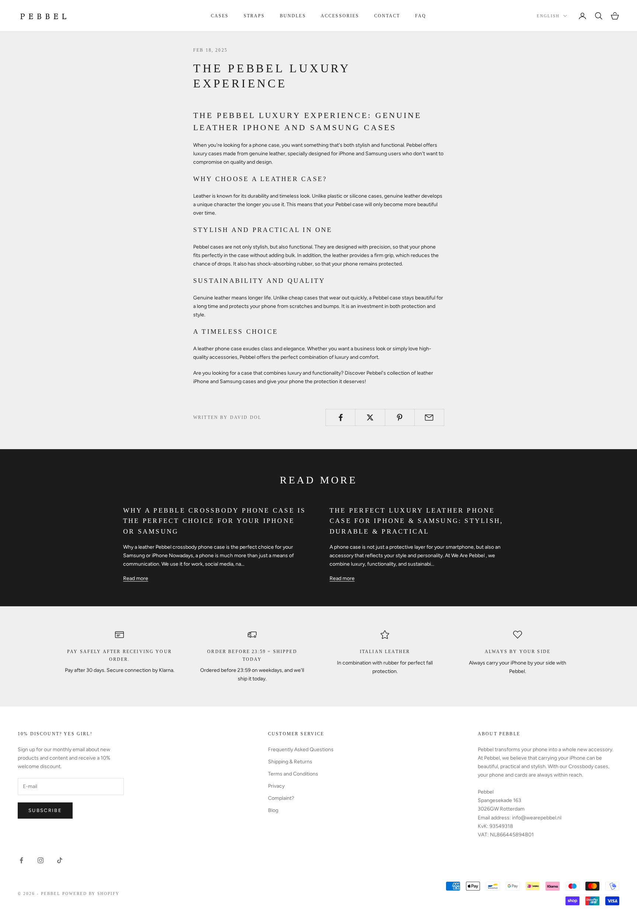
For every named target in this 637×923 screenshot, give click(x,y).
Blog (273, 810)
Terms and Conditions (293, 774)
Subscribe (45, 810)
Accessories (340, 15)
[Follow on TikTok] (59, 860)
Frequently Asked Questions (301, 749)
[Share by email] (429, 417)
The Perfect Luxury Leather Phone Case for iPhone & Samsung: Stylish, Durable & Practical (416, 521)
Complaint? (281, 798)
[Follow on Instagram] (40, 860)
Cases (220, 15)
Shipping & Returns (290, 762)
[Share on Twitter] (369, 417)
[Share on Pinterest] (399, 417)
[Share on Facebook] (340, 417)
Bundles (293, 15)
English (548, 16)
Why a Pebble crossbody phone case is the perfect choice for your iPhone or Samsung (214, 521)
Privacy (276, 786)
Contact (387, 15)
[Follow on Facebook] (21, 860)
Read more (135, 578)
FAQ (420, 15)
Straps (254, 15)
